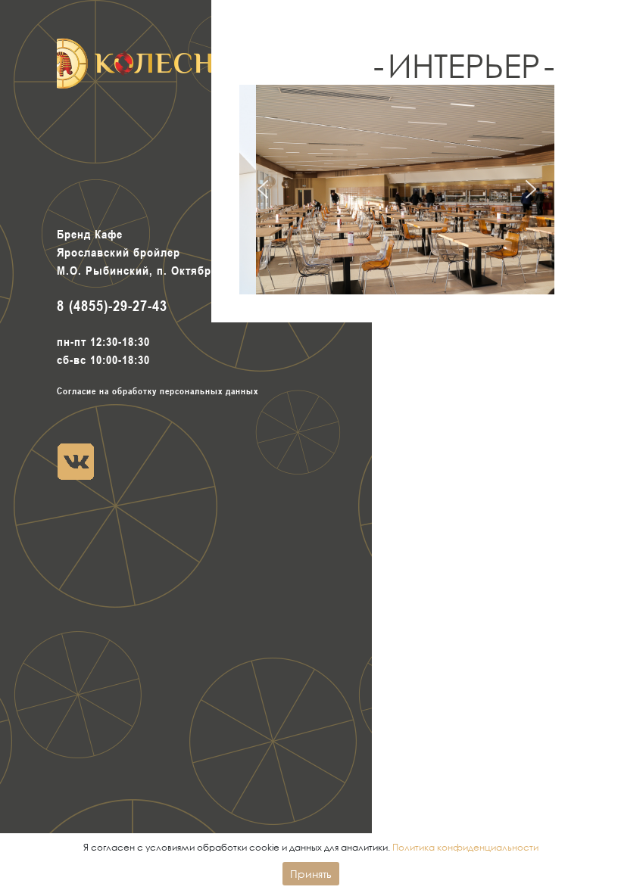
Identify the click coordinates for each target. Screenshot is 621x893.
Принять (311, 874)
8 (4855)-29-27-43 (112, 306)
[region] (396, 189)
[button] (263, 189)
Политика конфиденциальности (465, 847)
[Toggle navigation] (157, 153)
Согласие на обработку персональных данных (157, 390)
